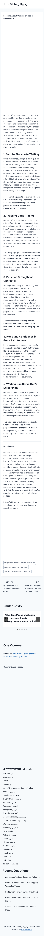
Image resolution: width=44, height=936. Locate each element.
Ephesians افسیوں (10, 806)
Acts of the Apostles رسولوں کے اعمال (18, 788)
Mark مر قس (8, 777)
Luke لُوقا (6, 781)
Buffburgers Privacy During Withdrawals (22, 892)
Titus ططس (8, 831)
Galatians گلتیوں (9, 802)
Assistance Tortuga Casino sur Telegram (22, 877)
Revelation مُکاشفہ (10, 864)
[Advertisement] (22, 45)
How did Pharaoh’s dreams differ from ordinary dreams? (33, 587)
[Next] (38, 619)
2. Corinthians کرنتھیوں (12, 799)
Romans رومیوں (9, 792)
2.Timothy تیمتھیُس (10, 828)
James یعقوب (8, 838)
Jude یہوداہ (7, 860)
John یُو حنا (7, 784)
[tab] (17, 629)
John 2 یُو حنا (8, 853)
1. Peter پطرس (9, 842)
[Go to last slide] (6, 619)
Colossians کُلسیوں (10, 813)
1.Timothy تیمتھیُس (10, 824)
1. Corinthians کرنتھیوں (12, 795)
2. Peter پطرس (9, 846)
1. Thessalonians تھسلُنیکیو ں (14, 817)
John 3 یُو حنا (8, 857)
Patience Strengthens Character (16, 567)
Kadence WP (26, 929)
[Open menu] (39, 4)
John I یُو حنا (7, 849)
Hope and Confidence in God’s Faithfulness (19, 563)
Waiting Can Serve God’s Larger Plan (17, 571)
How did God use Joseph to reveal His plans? (11, 587)
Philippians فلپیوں (10, 810)
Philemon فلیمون (9, 835)
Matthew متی (8, 774)
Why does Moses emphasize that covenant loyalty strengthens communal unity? (20, 618)
